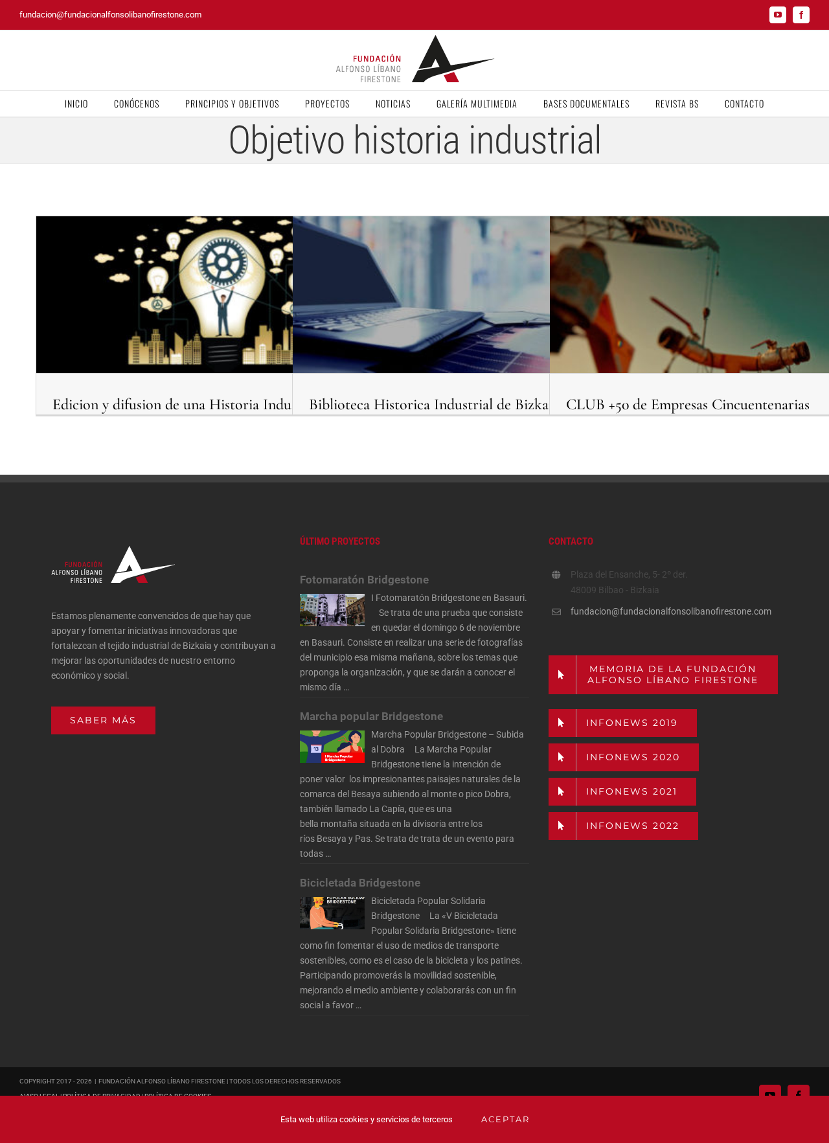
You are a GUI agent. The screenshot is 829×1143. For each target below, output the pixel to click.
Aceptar (505, 1119)
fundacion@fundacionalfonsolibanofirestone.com (110, 14)
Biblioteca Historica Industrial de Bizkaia (434, 404)
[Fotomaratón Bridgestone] (332, 610)
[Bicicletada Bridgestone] (332, 913)
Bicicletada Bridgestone (360, 882)
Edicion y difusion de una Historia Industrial (187, 404)
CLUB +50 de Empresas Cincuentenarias (688, 404)
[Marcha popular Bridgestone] (332, 746)
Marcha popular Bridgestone (371, 716)
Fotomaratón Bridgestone (364, 579)
